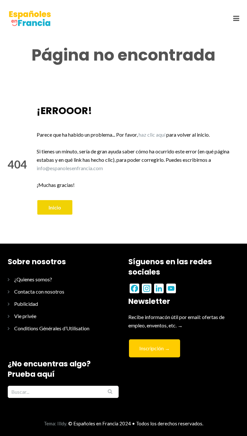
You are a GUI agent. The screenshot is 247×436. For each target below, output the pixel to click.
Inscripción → (154, 348)
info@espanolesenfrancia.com (70, 168)
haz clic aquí (152, 134)
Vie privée (25, 316)
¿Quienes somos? (33, 279)
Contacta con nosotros (39, 291)
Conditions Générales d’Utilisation (51, 328)
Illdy (61, 423)
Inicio (55, 207)
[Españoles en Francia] (29, 18)
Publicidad (26, 304)
